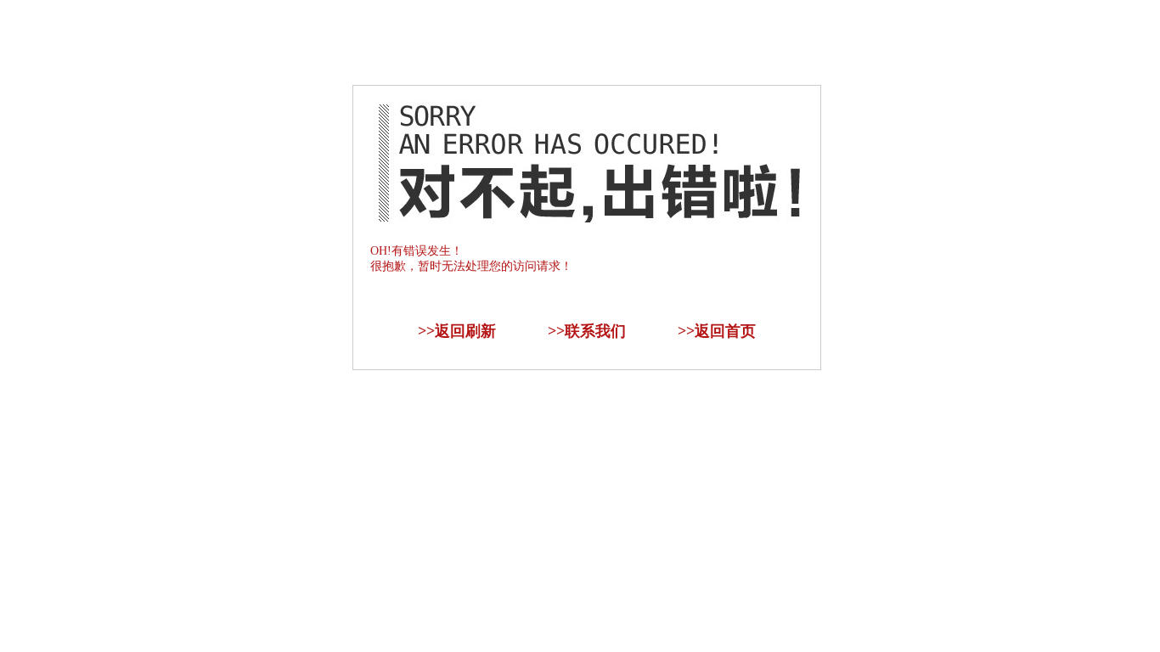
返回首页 (725, 331)
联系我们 (595, 331)
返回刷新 (465, 331)
